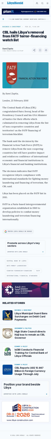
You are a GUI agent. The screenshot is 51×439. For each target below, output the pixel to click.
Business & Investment (11, 27)
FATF (38, 271)
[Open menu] (2, 3)
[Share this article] (34, 50)
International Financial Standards (22, 276)
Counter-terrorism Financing (19, 271)
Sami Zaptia (7, 49)
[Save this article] (40, 50)
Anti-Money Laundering (16, 266)
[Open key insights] (46, 50)
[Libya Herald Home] (15, 3)
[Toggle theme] (47, 3)
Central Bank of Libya (16, 261)
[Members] (37, 3)
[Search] (42, 3)
